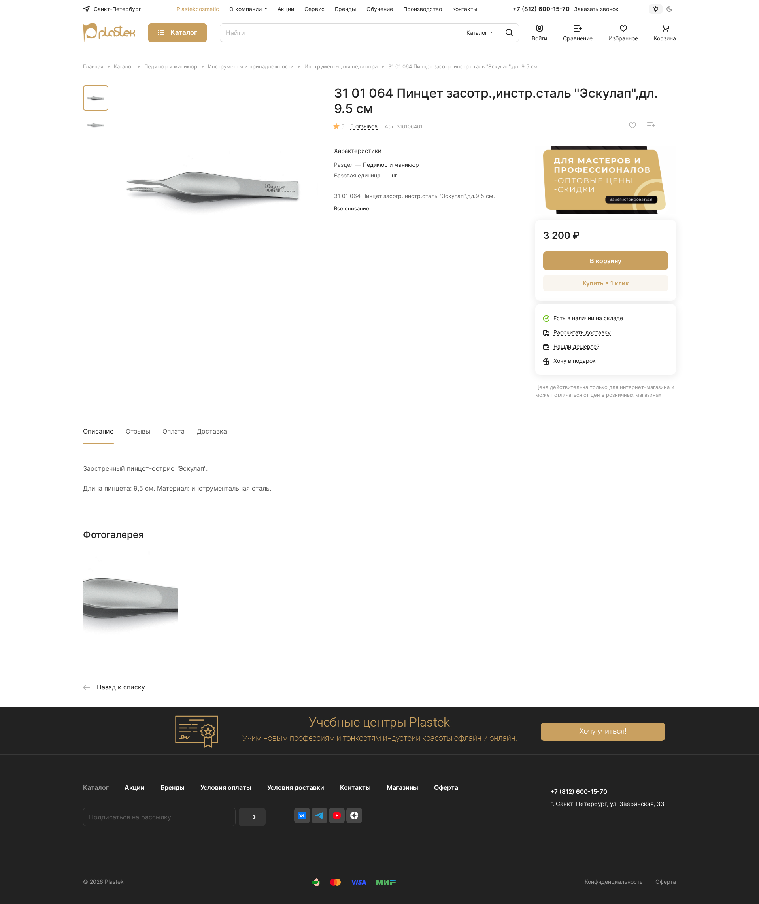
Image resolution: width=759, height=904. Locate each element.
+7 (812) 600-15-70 (541, 9)
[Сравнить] (651, 125)
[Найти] (509, 32)
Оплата (173, 431)
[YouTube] (337, 815)
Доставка (212, 431)
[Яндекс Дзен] (354, 815)
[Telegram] (319, 815)
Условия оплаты (225, 787)
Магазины (402, 787)
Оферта (446, 787)
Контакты (355, 787)
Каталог (96, 787)
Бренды (172, 787)
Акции (135, 787)
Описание (98, 431)
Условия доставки (295, 787)
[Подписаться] (252, 817)
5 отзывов (364, 126)
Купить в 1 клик (606, 283)
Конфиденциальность (614, 881)
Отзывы (138, 431)
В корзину (605, 261)
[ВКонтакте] (302, 815)
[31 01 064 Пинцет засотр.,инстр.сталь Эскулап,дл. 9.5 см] (215, 187)
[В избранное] (632, 125)
